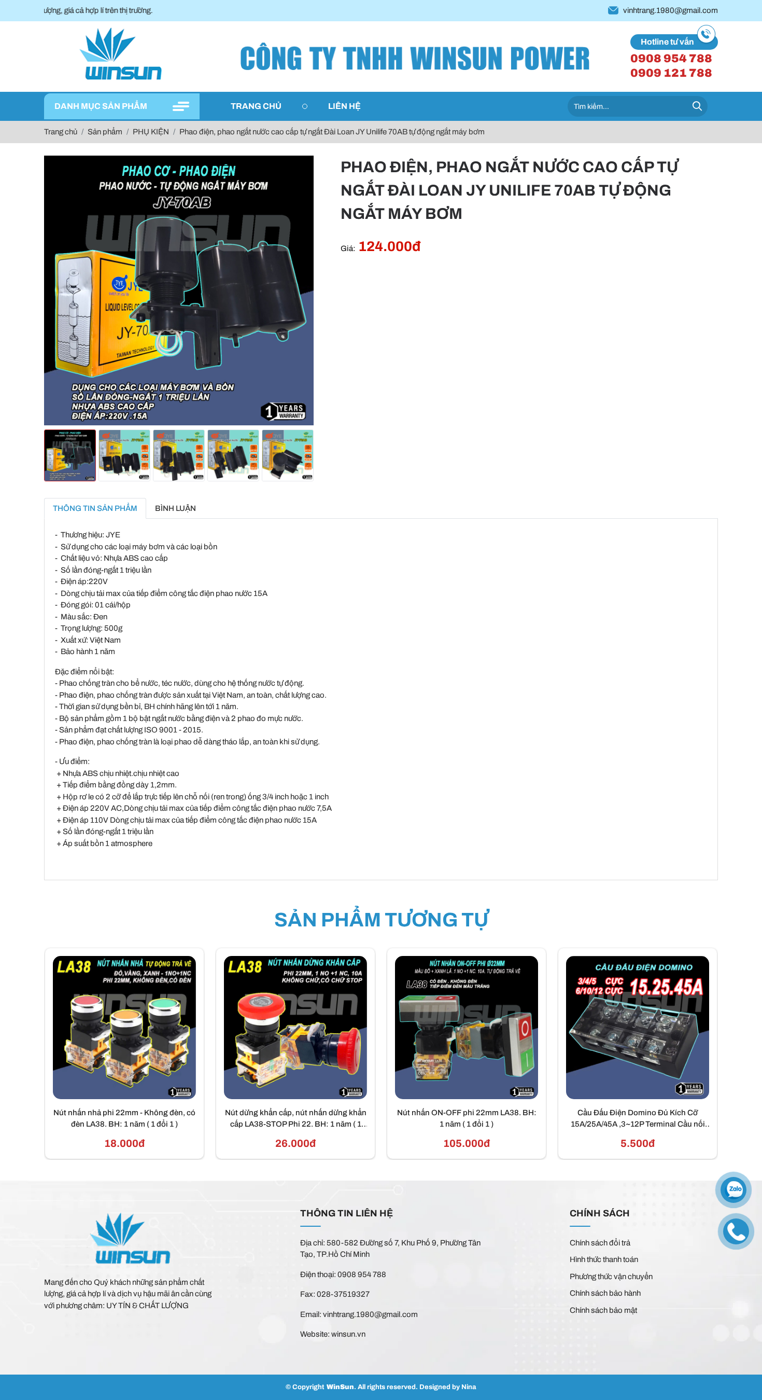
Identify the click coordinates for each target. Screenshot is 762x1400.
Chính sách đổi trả (600, 1243)
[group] (70, 455)
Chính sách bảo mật (603, 1310)
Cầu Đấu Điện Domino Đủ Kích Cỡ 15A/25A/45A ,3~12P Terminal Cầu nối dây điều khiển (638, 1119)
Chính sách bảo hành (605, 1293)
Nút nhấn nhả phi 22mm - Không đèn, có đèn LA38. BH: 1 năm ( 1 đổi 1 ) (124, 1118)
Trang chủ (256, 106)
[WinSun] (122, 55)
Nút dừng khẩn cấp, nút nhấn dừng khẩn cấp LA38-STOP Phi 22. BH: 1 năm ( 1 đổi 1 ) (295, 1119)
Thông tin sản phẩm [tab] (95, 508)
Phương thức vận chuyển (611, 1276)
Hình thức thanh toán (604, 1259)
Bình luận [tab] (175, 508)
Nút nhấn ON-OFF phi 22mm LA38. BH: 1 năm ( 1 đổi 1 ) (467, 1118)
